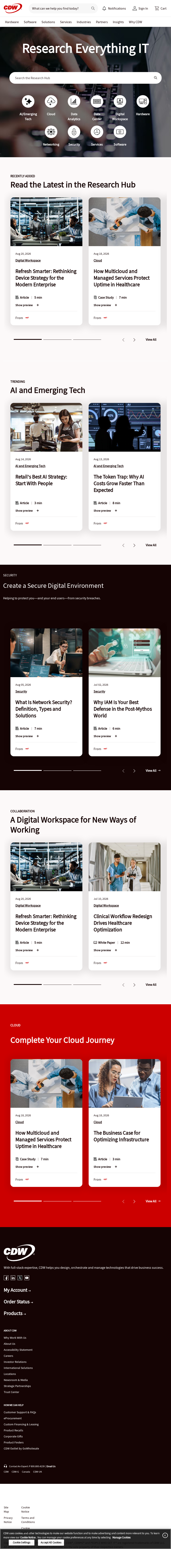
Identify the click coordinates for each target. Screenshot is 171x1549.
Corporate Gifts (13, 1436)
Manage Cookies (121, 1537)
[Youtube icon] (26, 1278)
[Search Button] (156, 78)
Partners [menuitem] (102, 22)
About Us (9, 1344)
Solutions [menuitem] (48, 22)
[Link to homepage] (11, 8)
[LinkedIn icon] (13, 1278)
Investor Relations (15, 1362)
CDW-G (15, 1471)
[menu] (114, 8)
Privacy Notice (8, 1520)
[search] (57, 8)
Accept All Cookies (51, 1542)
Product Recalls (13, 1430)
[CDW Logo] (11, 8)
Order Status (17, 1301)
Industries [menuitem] (84, 22)
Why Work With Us (15, 1338)
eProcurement (13, 1418)
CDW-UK (37, 1471)
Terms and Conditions (28, 1520)
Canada (26, 1471)
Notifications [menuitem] (117, 8)
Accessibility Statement (18, 1350)
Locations (10, 1374)
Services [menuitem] (66, 22)
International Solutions (18, 1368)
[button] (160, 8)
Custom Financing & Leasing (21, 1424)
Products (14, 1313)
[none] (12, 22)
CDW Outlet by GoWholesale (21, 1448)
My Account (16, 1290)
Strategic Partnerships (17, 1386)
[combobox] (82, 78)
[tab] (28, 339)
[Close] (164, 1535)
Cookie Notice (25, 1509)
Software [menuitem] (30, 22)
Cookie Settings (21, 1542)
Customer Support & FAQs (20, 1412)
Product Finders (14, 1442)
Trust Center (11, 1392)
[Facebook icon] (6, 1278)
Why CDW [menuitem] (135, 22)
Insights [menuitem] (118, 22)
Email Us (51, 1466)
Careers (8, 1356)
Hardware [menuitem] (12, 22)
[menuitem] (104, 8)
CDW (6, 1471)
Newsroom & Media (16, 1380)
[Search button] (93, 8)
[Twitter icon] (20, 1278)
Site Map (6, 1509)
